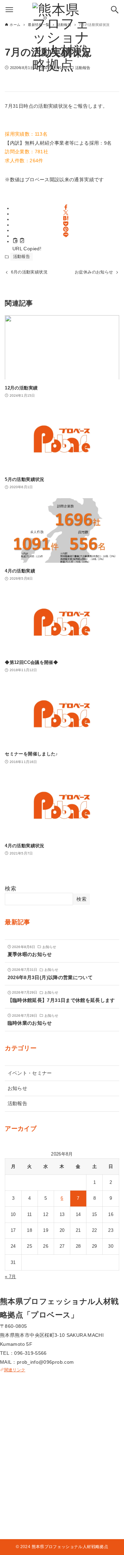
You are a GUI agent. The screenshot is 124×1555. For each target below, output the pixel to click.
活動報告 (21, 256)
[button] (65, 207)
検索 (10, 888)
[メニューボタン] (9, 10)
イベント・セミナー (30, 1073)
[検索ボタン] (115, 10)
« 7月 (10, 1276)
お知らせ (17, 1088)
